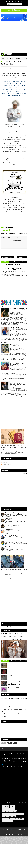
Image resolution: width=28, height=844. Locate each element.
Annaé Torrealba (8, 808)
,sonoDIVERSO (20, 68)
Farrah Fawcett (9, 518)
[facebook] (6, 1)
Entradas (4, 462)
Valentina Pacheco (15, 327)
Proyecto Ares (9, 529)
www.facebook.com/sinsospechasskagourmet (14, 218)
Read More (5, 764)
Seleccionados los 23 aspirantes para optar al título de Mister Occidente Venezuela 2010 (17, 683)
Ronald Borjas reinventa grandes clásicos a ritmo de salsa (14, 703)
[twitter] (9, 1)
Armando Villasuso (15, 382)
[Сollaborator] (14, 17)
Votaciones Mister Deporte (16, 663)
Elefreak (7, 524)
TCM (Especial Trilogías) (11, 535)
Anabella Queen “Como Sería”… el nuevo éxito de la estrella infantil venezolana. (18, 363)
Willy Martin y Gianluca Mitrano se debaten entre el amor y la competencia (14, 699)
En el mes (14, 660)
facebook (22, 261)
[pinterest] (12, 1)
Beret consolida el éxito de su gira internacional (14, 706)
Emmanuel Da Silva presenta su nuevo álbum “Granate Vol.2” (18, 309)
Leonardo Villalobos (10, 811)
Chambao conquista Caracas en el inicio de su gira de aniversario (14, 710)
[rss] (15, 1)
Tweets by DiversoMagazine (8, 578)
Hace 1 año (23, 660)
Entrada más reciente (7, 257)
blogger (5, 261)
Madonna (6, 806)
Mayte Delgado (7, 821)
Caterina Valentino (9, 816)
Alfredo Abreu (8, 546)
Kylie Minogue (19, 818)
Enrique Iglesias (8, 818)
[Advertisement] (14, 36)
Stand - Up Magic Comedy (12, 513)
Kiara (12, 806)
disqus (14, 261)
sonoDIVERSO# (9, 227)
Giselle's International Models (16, 669)
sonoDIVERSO (9, 61)
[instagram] (21, 1)
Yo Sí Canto (11, 675)
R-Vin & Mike (8, 541)
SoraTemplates (13, 829)
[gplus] (10, 766)
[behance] (18, 1)
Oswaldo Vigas (14, 344)
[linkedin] (14, 766)
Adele (21, 813)
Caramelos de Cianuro (10, 813)
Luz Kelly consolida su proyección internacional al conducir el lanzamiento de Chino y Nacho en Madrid (14, 715)
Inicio (3, 748)
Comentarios (5, 464)
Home (2, 61)
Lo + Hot (5, 660)
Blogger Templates (14, 832)
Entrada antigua (22, 257)
